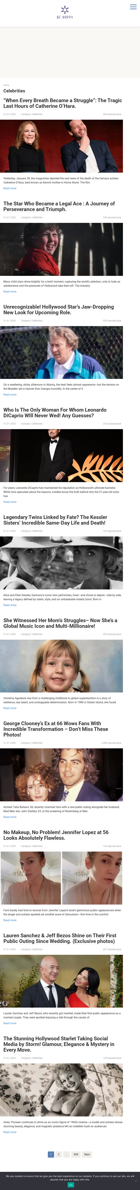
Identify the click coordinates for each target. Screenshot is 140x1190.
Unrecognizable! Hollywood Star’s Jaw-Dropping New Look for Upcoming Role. (58, 309)
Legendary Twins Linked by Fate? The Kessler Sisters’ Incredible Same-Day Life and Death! (55, 520)
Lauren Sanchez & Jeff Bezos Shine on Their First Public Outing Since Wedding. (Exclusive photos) (59, 938)
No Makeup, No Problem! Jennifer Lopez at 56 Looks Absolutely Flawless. (56, 835)
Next (87, 1154)
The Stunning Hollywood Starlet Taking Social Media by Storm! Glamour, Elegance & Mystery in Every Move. (58, 1044)
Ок (70, 1184)
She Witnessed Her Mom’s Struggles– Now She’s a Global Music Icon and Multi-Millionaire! (60, 623)
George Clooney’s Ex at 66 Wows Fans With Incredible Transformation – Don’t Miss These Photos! (55, 729)
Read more (9, 188)
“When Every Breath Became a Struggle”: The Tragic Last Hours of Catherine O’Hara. (62, 103)
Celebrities (37, 114)
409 (76, 1154)
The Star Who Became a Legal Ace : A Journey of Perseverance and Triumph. (59, 206)
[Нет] (135, 1181)
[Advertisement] (70, 53)
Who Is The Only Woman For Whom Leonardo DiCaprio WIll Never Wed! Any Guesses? (55, 412)
